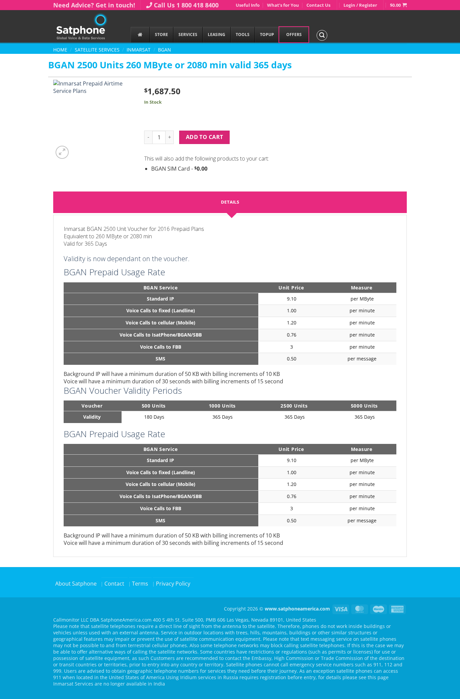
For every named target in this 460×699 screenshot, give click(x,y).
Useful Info (248, 5)
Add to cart (204, 137)
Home (60, 49)
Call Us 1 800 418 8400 (186, 5)
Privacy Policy (173, 583)
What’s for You (283, 5)
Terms (140, 583)
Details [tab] (230, 202)
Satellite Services (97, 49)
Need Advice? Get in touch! (94, 5)
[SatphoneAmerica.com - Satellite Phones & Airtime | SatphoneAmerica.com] (87, 27)
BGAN (164, 49)
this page (378, 677)
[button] (398, 5)
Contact (114, 583)
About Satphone (76, 583)
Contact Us (318, 5)
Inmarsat (139, 49)
